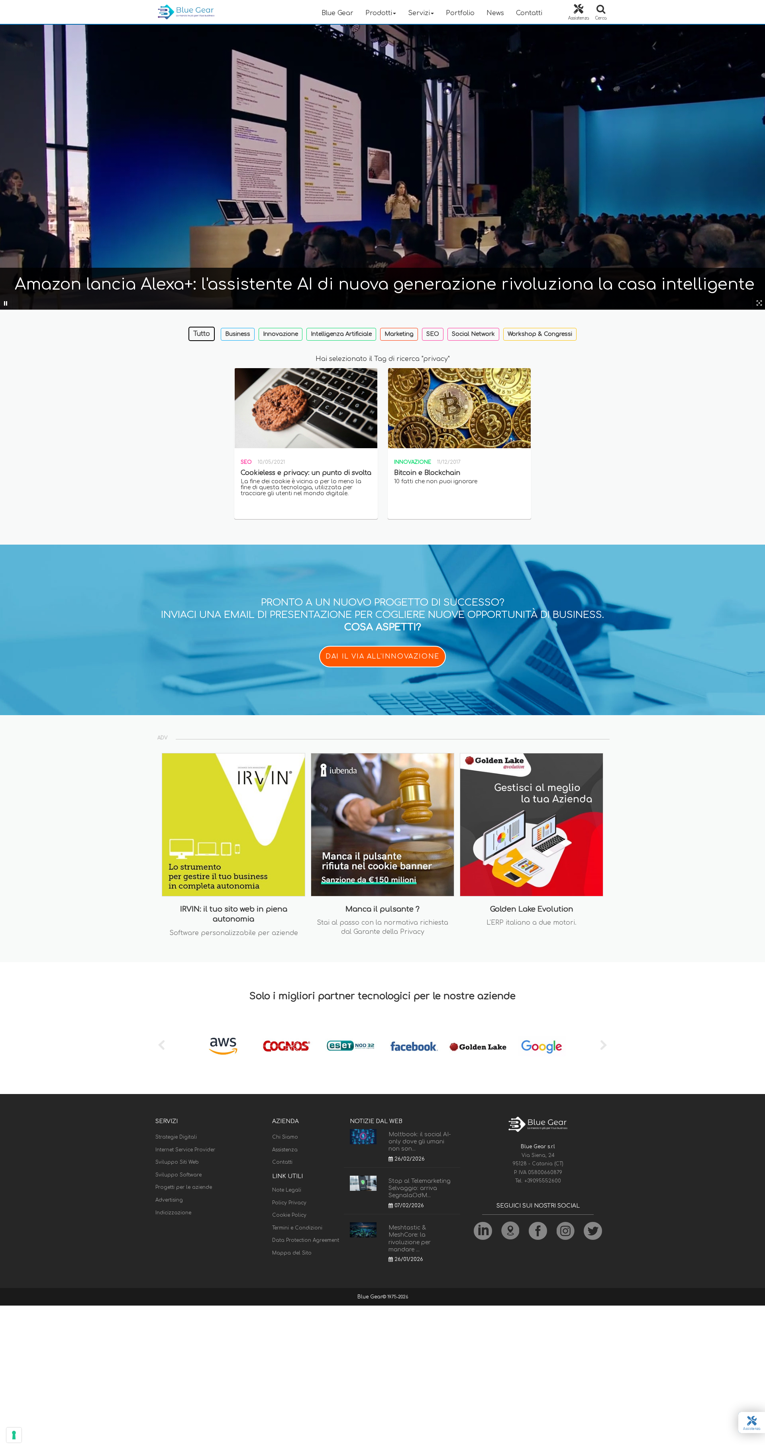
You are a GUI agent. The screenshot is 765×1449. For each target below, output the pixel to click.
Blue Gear (337, 13)
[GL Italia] (478, 1046)
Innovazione (280, 334)
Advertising (169, 1200)
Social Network (473, 334)
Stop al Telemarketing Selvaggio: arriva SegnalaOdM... (419, 1188)
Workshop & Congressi (540, 334)
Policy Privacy (289, 1203)
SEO (432, 334)
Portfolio (460, 13)
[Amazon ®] (223, 1046)
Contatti (529, 13)
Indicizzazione (173, 1213)
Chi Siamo (285, 1137)
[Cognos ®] (287, 1046)
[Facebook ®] (414, 1046)
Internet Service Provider (185, 1150)
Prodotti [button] (378, 13)
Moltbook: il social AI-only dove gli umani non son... (419, 1141)
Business (237, 334)
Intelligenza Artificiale (341, 334)
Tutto (201, 333)
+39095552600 (542, 1181)
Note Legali (286, 1190)
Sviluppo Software (178, 1175)
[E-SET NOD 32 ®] (350, 1046)
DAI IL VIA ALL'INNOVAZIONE (382, 656)
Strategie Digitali (176, 1137)
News (495, 13)
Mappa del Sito (292, 1253)
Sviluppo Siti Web (177, 1162)
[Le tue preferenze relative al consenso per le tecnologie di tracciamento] (14, 1435)
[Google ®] (542, 1046)
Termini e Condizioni (297, 1228)
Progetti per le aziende (183, 1187)
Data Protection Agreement (305, 1240)
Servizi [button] (419, 13)
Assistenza (285, 1150)
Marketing (399, 334)
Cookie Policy (289, 1215)
